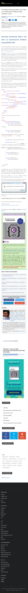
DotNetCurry (12, 312)
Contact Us (8, 590)
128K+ (22, 437)
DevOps (2, 547)
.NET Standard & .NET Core (6, 535)
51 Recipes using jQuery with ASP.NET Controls (17, 317)
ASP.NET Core (12, 456)
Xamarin (2, 549)
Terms (20, 590)
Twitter (2, 579)
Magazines (3, 568)
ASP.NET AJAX (5, 18)
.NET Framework (6, 467)
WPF (24, 458)
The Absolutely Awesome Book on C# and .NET (14, 249)
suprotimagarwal (20, 331)
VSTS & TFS (15, 461)
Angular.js (14, 463)
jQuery (4, 465)
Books (2, 570)
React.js (20, 463)
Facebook (3, 577)
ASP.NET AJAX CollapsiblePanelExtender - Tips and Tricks (14, 286)
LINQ (21, 458)
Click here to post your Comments (10, 354)
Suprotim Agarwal (10, 16)
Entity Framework (6, 463)
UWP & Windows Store (6, 554)
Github (2, 581)
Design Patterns (12, 458)
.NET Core (19, 465)
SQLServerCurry (19, 314)
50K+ (5, 437)
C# (17, 458)
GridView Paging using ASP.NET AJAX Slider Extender (13, 292)
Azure (20, 461)
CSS (2, 518)
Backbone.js (3, 514)
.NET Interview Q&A (5, 566)
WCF (3, 461)
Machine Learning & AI (5, 552)
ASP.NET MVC (5, 456)
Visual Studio (9, 461)
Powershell (3, 550)
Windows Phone (4, 556)
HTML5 (14, 465)
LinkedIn (5, 332)
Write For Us (13, 590)
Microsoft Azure (4, 545)
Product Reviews (4, 572)
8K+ (14, 437)
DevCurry (12, 315)
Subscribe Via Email (15, 205)
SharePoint (5, 458)
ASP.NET (17, 456)
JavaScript (9, 465)
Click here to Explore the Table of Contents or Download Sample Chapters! (14, 266)
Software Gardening (5, 564)
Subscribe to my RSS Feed (6, 205)
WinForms (3, 539)
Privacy (17, 590)
